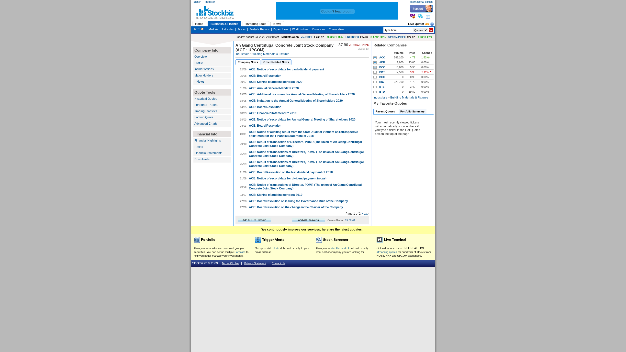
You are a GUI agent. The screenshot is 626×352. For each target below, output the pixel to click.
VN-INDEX (307, 37)
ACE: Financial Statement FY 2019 (273, 113)
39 (350, 220)
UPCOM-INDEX (397, 37)
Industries (228, 29)
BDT (382, 72)
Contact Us (278, 263)
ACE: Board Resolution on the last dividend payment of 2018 (291, 172)
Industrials (242, 54)
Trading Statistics (205, 111)
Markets (213, 29)
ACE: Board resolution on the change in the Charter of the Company (296, 207)
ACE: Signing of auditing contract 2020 (275, 82)
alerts (276, 248)
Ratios (198, 147)
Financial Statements (208, 153)
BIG (381, 81)
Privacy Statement (255, 263)
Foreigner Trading (206, 105)
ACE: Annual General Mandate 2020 (274, 88)
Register (210, 1)
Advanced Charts (205, 123)
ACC (382, 57)
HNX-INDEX (352, 37)
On (427, 24)
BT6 (381, 86)
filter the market (340, 248)
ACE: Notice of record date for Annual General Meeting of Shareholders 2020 (302, 119)
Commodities (336, 29)
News (200, 81)
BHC (382, 77)
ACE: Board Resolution (265, 75)
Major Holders (203, 75)
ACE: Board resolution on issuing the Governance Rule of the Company (298, 201)
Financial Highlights (207, 140)
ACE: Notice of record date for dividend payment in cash (288, 178)
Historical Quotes (205, 98)
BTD (382, 91)
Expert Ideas (281, 29)
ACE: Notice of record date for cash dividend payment (286, 69)
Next (364, 213)
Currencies (318, 29)
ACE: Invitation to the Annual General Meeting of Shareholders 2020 (296, 100)
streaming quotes (387, 252)
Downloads (202, 159)
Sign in (197, 1)
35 (346, 220)
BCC (382, 67)
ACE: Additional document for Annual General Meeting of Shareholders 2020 (302, 94)
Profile (198, 63)
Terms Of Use (230, 263)
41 (353, 220)
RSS (197, 29)
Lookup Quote (203, 117)
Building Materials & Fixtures (270, 54)
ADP (382, 62)
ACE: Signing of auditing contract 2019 (275, 195)
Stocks (241, 29)
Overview (200, 56)
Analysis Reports (259, 29)
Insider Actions (204, 69)
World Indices (300, 29)
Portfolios (240, 252)
